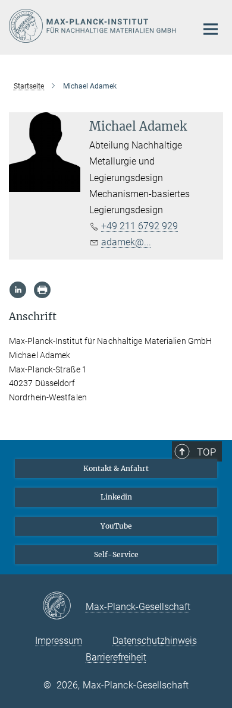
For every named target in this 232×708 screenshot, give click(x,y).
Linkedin (116, 496)
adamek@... (126, 242)
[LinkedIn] (18, 290)
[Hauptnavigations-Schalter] (210, 29)
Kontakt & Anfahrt (116, 468)
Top (206, 452)
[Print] (42, 290)
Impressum (58, 640)
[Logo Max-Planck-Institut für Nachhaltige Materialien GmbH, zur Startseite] (93, 26)
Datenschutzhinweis (154, 640)
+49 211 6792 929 (139, 226)
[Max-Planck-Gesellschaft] (64, 606)
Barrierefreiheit (116, 657)
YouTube (116, 525)
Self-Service (116, 554)
